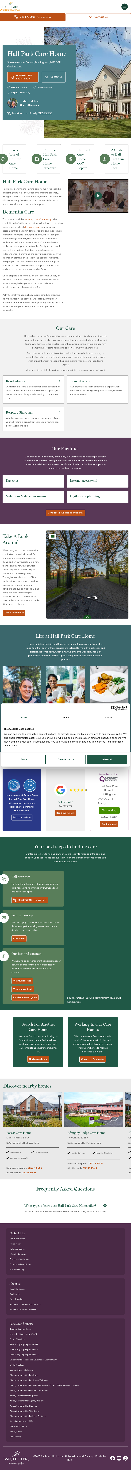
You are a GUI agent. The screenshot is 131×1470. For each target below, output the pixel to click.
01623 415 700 (35, 1168)
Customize (64, 759)
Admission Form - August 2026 (23, 1334)
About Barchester (17, 1289)
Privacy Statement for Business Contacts (28, 1416)
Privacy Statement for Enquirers (24, 1396)
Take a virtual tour (14, 612)
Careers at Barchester (92, 1059)
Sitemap (89, 1456)
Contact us (101, 17)
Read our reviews (22, 817)
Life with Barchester (18, 1254)
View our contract (22, 989)
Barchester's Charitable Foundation (25, 1304)
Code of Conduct (17, 1339)
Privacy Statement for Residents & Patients (29, 1390)
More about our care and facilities (65, 513)
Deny (24, 759)
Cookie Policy (15, 1437)
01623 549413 (90, 1168)
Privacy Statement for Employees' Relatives (29, 1380)
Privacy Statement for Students (23, 1406)
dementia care (31, 227)
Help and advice (17, 1249)
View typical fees (22, 981)
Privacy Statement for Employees (24, 1375)
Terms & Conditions (18, 1426)
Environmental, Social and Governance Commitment (33, 1360)
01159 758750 (45, 113)
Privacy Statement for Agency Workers (27, 1401)
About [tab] (108, 717)
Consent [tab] (22, 717)
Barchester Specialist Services (23, 1309)
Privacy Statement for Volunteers (24, 1411)
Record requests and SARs (21, 1421)
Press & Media (16, 1299)
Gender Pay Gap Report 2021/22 (24, 1344)
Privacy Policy (16, 1431)
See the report (109, 824)
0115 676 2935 (27, 17)
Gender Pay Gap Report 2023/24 (24, 1355)
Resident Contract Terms (20, 1329)
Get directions (14, 66)
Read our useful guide (25, 997)
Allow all (107, 759)
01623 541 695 (29, 1172)
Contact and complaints (20, 1264)
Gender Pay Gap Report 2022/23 (24, 1349)
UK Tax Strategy (17, 1365)
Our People (15, 1294)
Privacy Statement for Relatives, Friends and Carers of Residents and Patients (44, 1385)
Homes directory (17, 1269)
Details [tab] (65, 717)
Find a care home (38, 1059)
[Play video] (98, 196)
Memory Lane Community (37, 219)
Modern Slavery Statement (21, 1370)
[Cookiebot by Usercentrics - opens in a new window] (113, 708)
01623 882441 (96, 1163)
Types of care (16, 1244)
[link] (32, 1135)
